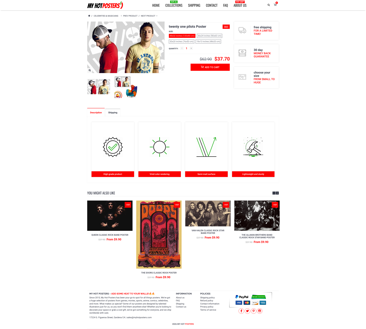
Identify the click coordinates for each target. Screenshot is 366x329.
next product (149, 16)
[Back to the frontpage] (89, 16)
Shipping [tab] (112, 112)
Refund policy (206, 300)
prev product (131, 16)
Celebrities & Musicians (106, 16)
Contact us (181, 306)
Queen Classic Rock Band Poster (110, 235)
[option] (98, 86)
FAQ (225, 5)
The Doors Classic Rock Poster (159, 272)
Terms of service (208, 310)
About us (180, 297)
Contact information (209, 303)
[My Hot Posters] (105, 5)
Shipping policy (207, 297)
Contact (211, 5)
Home (156, 5)
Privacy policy (206, 306)
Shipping (194, 5)
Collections (173, 4)
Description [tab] (96, 112)
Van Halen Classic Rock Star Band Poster (208, 231)
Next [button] (277, 193)
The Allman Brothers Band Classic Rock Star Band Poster (257, 236)
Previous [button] (274, 193)
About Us (240, 4)
